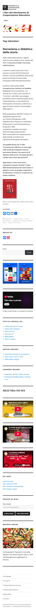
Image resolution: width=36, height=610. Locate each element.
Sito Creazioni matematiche (13, 486)
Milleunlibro (9, 336)
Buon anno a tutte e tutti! (14, 357)
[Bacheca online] (18, 538)
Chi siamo (6, 581)
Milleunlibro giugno (12, 359)
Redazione (8, 218)
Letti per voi (9, 334)
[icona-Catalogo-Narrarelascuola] (10, 273)
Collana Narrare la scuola (14, 326)
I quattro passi (8, 481)
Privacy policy (7, 606)
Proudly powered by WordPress (21, 606)
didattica (23, 220)
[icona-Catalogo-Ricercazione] (25, 273)
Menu (6, 20)
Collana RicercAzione (12, 329)
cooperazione (16, 220)
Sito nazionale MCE (10, 484)
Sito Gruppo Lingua (10, 489)
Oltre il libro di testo (22, 374)
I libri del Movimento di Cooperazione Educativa (16, 13)
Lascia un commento (14, 222)
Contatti (6, 599)
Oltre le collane (10, 339)
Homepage (7, 576)
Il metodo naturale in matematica (17, 354)
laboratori (30, 220)
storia (4, 222)
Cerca (5, 249)
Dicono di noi (9, 331)
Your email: (7, 504)
